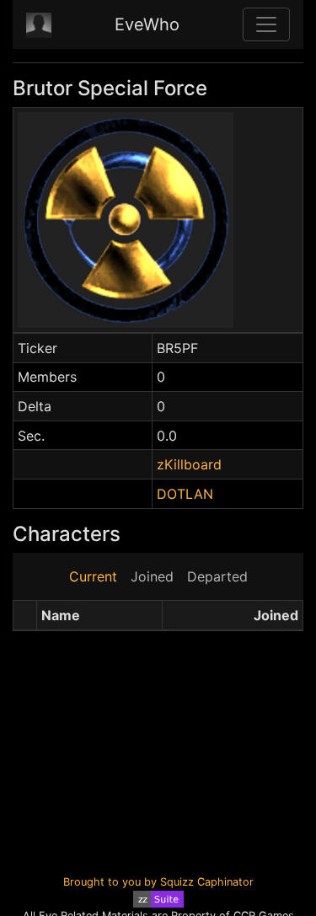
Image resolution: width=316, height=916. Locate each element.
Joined (152, 576)
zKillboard (189, 464)
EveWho (147, 24)
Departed (217, 576)
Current (93, 576)
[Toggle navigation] (266, 24)
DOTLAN (185, 493)
